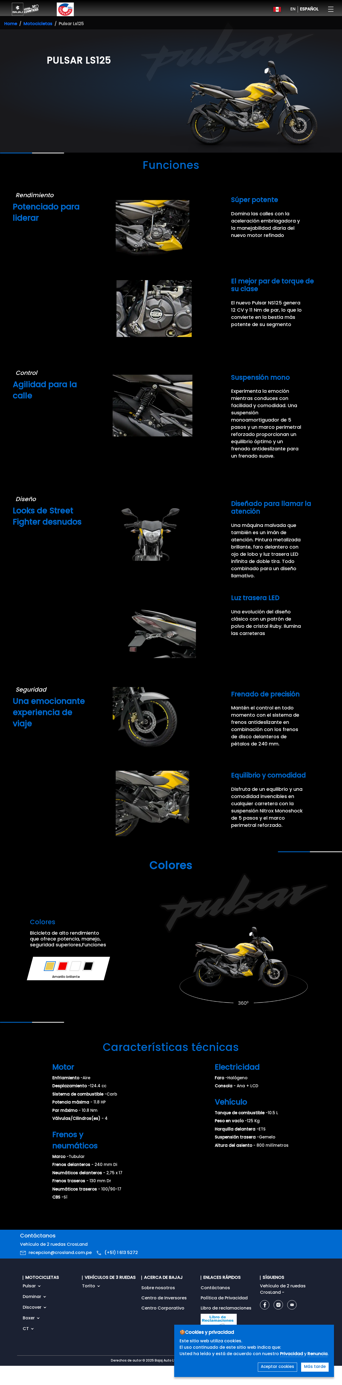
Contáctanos (215, 1288)
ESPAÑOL (309, 9)
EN (293, 9)
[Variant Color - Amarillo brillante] (49, 966)
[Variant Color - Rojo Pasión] (62, 966)
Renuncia (318, 1354)
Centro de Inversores (164, 1298)
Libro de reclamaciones (226, 1308)
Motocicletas (38, 24)
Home (10, 24)
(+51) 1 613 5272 (121, 1253)
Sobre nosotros (158, 1288)
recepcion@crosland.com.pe (60, 1253)
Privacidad (292, 1354)
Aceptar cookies (277, 1367)
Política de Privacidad (224, 1298)
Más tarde (315, 1367)
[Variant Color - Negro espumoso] (88, 966)
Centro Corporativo (162, 1308)
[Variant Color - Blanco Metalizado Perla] (75, 966)
